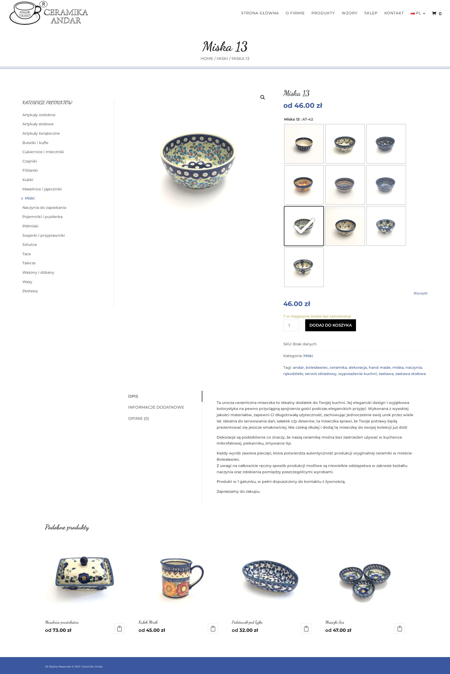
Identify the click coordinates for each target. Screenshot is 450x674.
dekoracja (358, 367)
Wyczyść (421, 293)
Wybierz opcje (119, 628)
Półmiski (30, 226)
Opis (133, 396)
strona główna (260, 13)
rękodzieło (293, 373)
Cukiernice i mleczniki (43, 151)
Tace (26, 254)
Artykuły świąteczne (41, 133)
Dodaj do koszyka (330, 325)
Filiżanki (30, 170)
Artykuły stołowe (38, 124)
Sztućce (29, 244)
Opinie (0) (138, 418)
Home (207, 58)
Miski (222, 58)
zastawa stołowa (410, 373)
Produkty (323, 13)
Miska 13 (291, 119)
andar (298, 367)
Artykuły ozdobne (38, 115)
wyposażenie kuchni (357, 373)
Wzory (350, 13)
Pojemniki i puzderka (42, 216)
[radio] (303, 143)
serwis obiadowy (320, 373)
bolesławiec (317, 367)
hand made (380, 367)
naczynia (413, 367)
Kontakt (394, 13)
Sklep (371, 13)
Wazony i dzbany (38, 272)
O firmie (295, 13)
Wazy (27, 281)
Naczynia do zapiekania (44, 207)
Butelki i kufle (35, 142)
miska (398, 367)
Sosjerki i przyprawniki (43, 235)
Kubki (27, 179)
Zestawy (30, 291)
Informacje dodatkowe (156, 407)
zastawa (386, 373)
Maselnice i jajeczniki (42, 189)
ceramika (338, 367)
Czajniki (29, 161)
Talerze (29, 263)
